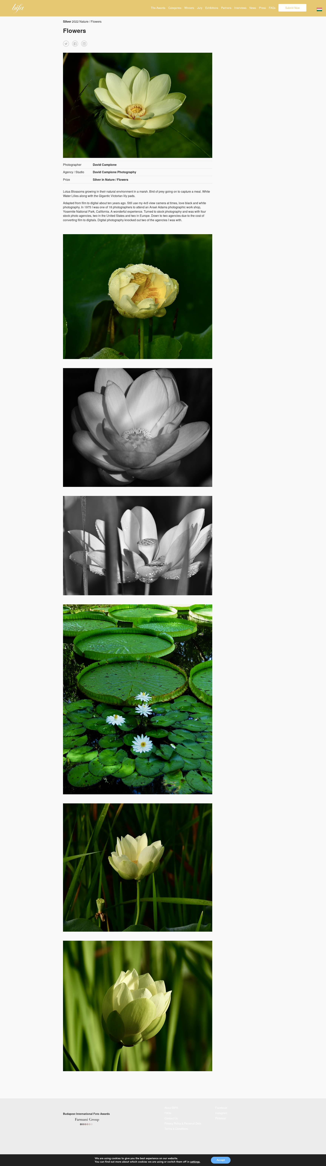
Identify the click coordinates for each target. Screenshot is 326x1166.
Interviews (240, 7)
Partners (226, 7)
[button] (66, 44)
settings (195, 1162)
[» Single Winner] (18, 8)
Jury (199, 7)
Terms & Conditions (176, 1128)
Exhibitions (211, 7)
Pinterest (220, 1118)
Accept (221, 1160)
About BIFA (171, 1108)
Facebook (221, 1108)
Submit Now (292, 7)
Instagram (221, 1113)
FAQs (272, 7)
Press (262, 7)
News (252, 7)
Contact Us (171, 1118)
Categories (174, 7)
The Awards (158, 7)
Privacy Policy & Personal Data (183, 1123)
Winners (189, 7)
